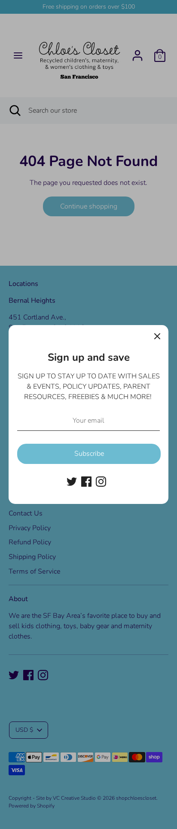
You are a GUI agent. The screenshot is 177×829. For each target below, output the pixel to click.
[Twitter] (72, 481)
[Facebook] (86, 481)
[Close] (157, 336)
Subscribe (89, 453)
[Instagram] (101, 481)
